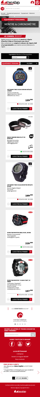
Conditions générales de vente (27, 385)
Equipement (24, 13)
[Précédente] (1, 372)
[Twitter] (28, 344)
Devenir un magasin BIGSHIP (20, 356)
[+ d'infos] (8, 108)
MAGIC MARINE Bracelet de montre (16, 138)
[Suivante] (38, 372)
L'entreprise (20, 354)
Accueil (3, 13)
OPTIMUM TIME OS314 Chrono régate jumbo (19, 90)
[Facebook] (11, 344)
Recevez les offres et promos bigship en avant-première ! (19, 330)
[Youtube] (20, 344)
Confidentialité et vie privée (12, 385)
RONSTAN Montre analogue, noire (19, 232)
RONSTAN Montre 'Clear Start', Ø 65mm (18, 281)
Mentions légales (15, 387)
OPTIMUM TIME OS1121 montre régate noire (20, 185)
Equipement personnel (13, 13)
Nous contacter (20, 359)
